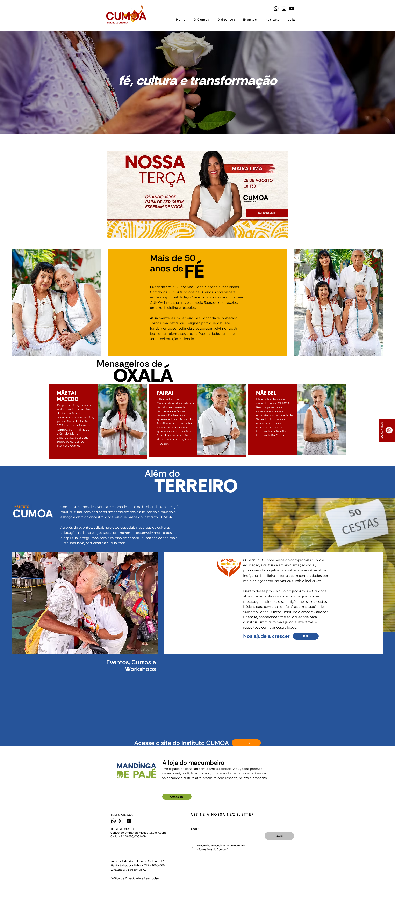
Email (195, 828)
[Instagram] (284, 9)
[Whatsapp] (276, 9)
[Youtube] (292, 9)
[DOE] (246, 742)
